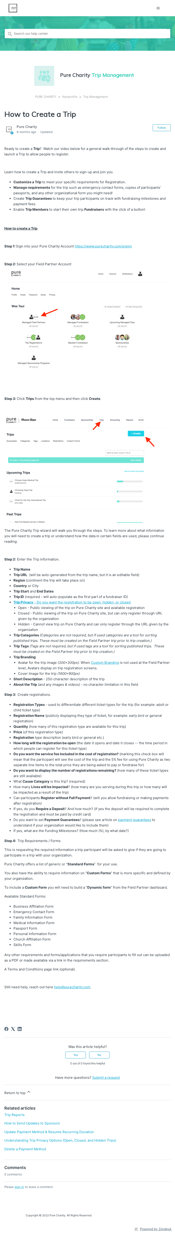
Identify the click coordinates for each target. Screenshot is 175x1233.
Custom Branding (105, 662)
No (99, 1055)
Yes (75, 1055)
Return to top (15, 1093)
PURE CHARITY (46, 96)
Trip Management (95, 96)
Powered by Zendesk (156, 1229)
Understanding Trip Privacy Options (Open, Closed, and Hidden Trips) (60, 1140)
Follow (161, 127)
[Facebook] (6, 1029)
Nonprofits (69, 96)
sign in (19, 1187)
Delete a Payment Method (25, 1149)
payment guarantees (134, 820)
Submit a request (106, 1077)
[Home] (13, 8)
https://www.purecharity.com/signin (103, 246)
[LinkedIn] (20, 1029)
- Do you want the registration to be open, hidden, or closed (72, 602)
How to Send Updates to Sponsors (32, 1123)
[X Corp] (13, 1029)
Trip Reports (14, 1115)
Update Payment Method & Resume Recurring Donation (49, 1132)
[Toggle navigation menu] (158, 8)
